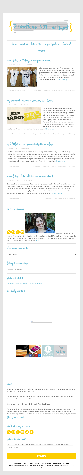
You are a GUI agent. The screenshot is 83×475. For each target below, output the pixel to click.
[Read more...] (62, 80)
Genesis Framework (38, 466)
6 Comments (25, 104)
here (37, 240)
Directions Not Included (41, 26)
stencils (72, 198)
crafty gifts (54, 134)
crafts (19, 90)
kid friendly (71, 134)
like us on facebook (16, 417)
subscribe (41, 455)
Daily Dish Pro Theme (53, 464)
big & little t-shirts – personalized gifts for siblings (30, 144)
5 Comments (25, 148)
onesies (72, 90)
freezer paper (65, 90)
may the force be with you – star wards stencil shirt (30, 100)
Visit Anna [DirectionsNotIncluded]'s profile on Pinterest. (24, 283)
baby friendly (47, 90)
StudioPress (54, 466)
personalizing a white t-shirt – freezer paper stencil (30, 176)
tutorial (23, 90)
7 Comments (28, 64)
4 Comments (28, 180)
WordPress (65, 466)
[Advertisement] (43, 6)
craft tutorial (56, 90)
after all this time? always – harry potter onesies (29, 60)
